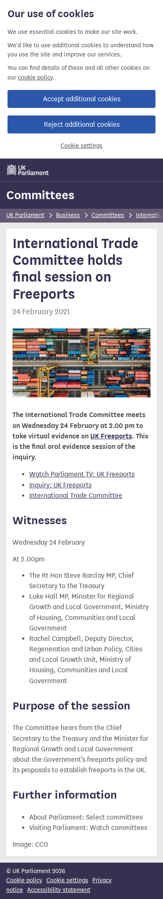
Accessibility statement (58, 890)
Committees (40, 194)
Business (68, 215)
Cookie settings (81, 145)
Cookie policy (24, 880)
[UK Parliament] (28, 170)
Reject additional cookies (82, 124)
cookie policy (35, 77)
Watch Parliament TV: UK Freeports (82, 474)
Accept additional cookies (81, 99)
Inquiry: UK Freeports (60, 485)
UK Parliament (25, 215)
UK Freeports (111, 436)
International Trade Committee (75, 495)
